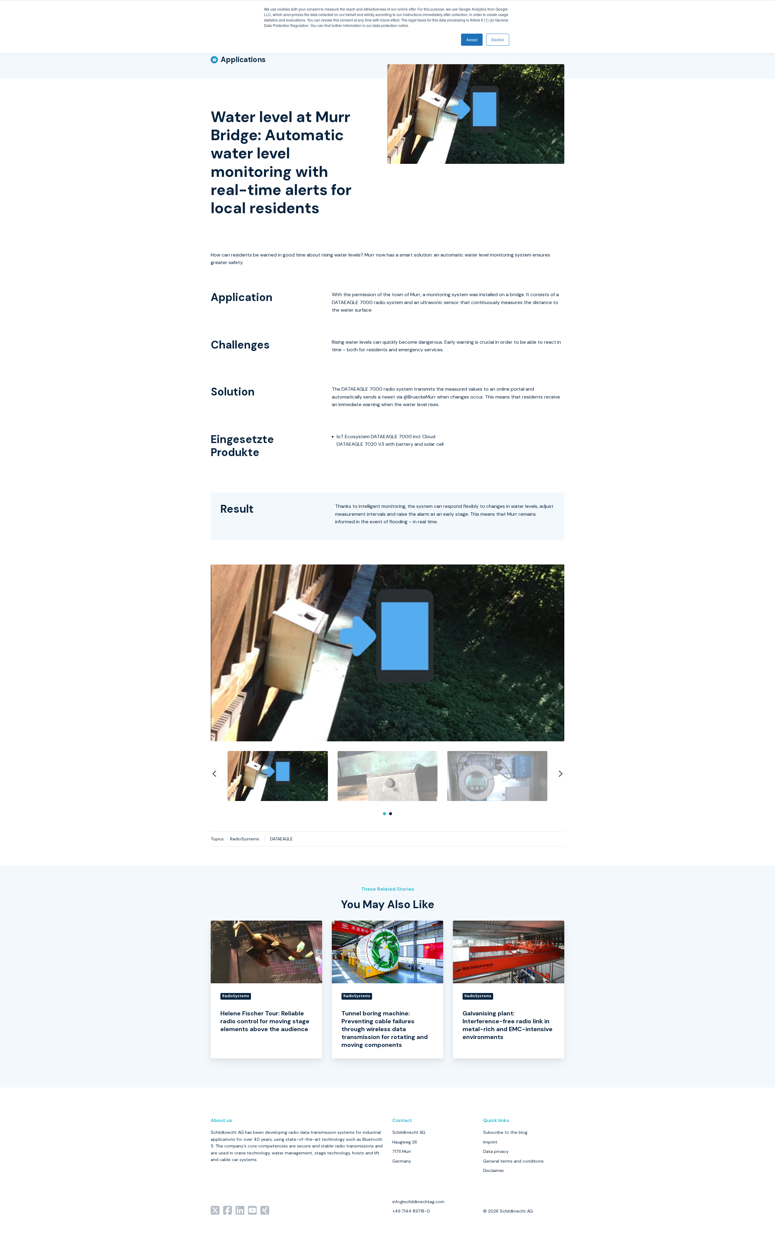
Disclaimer (493, 1170)
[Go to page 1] (384, 813)
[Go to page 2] (390, 813)
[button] (278, 776)
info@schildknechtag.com (418, 1201)
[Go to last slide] (214, 773)
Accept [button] (471, 39)
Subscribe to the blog (505, 1132)
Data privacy (496, 1151)
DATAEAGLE (281, 839)
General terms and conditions (513, 1161)
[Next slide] (560, 773)
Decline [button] (497, 39)
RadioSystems (244, 839)
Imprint (490, 1142)
